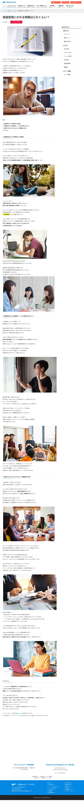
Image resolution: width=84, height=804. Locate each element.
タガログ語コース (51, 789)
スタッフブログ (67, 52)
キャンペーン (67, 34)
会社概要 (52, 6)
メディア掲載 (67, 74)
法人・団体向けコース (41, 6)
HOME (49, 782)
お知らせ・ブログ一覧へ (30, 752)
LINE (48, 727)
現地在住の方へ (68, 784)
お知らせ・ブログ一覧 (11, 10)
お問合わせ (67, 787)
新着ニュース (67, 37)
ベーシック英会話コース (53, 787)
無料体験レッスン (76, 2)
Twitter (13, 723)
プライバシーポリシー (70, 791)
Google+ (47, 723)
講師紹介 (66, 67)
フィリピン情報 (67, 56)
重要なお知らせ (67, 41)
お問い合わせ (66, 2)
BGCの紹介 (66, 49)
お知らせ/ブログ (70, 6)
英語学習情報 (67, 63)
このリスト (5, 201)
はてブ (12, 727)
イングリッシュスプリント (53, 786)
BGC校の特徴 (51, 784)
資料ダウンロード (56, 2)
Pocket (30, 727)
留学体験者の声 (51, 792)
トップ (4, 10)
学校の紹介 (66, 60)
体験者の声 (61, 6)
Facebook (30, 723)
